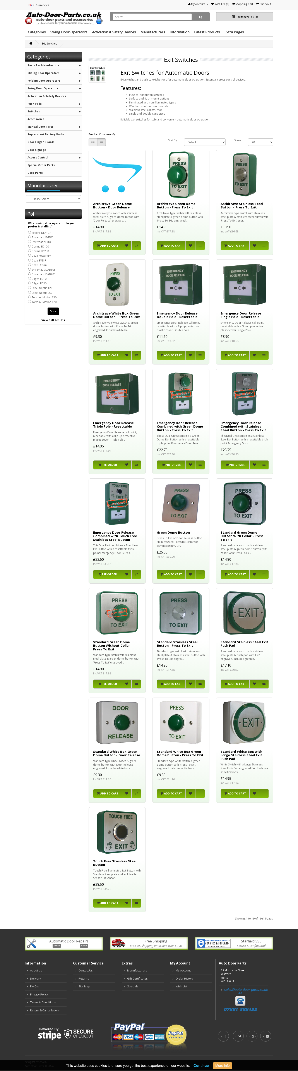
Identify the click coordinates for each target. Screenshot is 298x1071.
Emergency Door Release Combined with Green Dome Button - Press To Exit (180, 426)
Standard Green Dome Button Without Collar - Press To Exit (112, 645)
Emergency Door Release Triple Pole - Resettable (113, 425)
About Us (36, 970)
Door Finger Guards (41, 142)
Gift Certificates (137, 978)
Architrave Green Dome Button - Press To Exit (176, 205)
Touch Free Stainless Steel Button (114, 863)
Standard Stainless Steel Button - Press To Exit (177, 644)
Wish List (181, 986)
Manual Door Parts (40, 127)
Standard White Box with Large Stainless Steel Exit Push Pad (241, 755)
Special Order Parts (41, 165)
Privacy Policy (39, 994)
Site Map (84, 986)
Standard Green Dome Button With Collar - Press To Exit (242, 536)
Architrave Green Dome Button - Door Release (112, 205)
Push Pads (34, 104)
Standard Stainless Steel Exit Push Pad (244, 644)
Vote (53, 311)
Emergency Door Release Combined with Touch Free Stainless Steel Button (115, 536)
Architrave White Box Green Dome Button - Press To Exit (116, 315)
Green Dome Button (173, 532)
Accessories (35, 119)
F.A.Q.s (34, 986)
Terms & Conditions (43, 1002)
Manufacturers (137, 970)
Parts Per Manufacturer (44, 65)
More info (222, 1065)
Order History (185, 978)
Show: (237, 140)
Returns (84, 978)
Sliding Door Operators (43, 73)
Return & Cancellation (44, 1010)
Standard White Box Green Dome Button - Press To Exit (180, 753)
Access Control (37, 157)
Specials (132, 986)
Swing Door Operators (42, 88)
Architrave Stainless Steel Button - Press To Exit (242, 205)
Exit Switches (49, 43)
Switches (33, 111)
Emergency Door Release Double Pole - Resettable (177, 315)
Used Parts (35, 173)
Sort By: (173, 140)
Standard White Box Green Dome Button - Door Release (116, 753)
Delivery (35, 978)
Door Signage (36, 150)
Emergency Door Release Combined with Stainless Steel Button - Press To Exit (243, 426)
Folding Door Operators (43, 81)
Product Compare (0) (102, 134)
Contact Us (86, 970)
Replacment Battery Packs (46, 134)
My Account (183, 970)
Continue (201, 1065)
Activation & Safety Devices (114, 32)
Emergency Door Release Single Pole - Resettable (241, 315)
